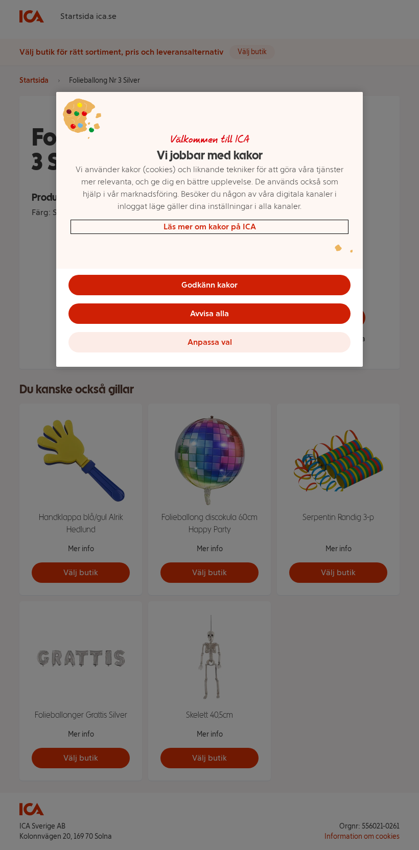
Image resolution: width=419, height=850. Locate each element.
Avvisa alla (209, 313)
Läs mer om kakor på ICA (210, 226)
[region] (209, 229)
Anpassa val (210, 342)
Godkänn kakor (209, 285)
